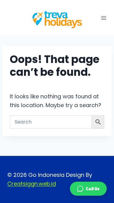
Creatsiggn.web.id (31, 183)
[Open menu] (104, 18)
